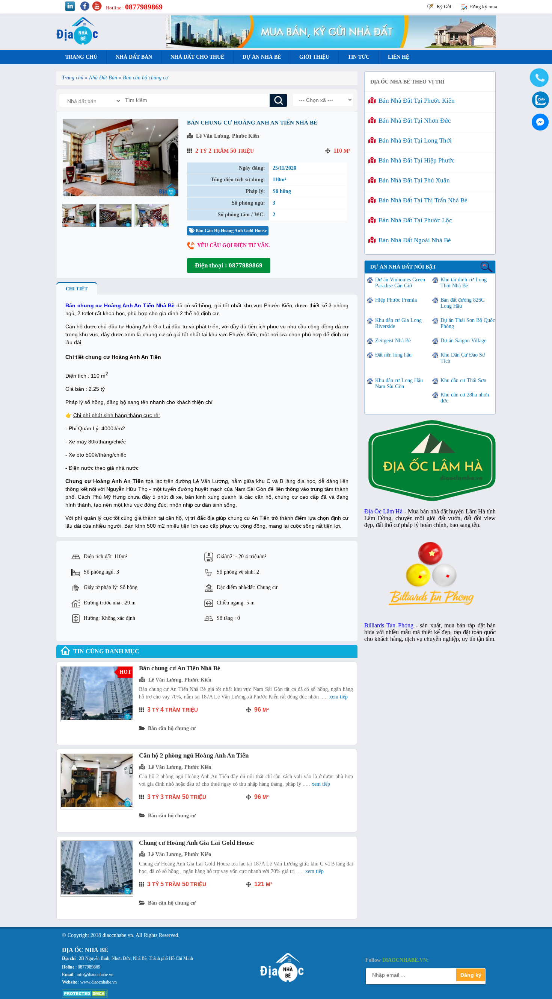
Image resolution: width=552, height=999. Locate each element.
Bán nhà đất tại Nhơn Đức (413, 120)
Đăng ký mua (483, 6)
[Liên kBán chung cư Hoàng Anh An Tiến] (120, 194)
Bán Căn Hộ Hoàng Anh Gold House (231, 230)
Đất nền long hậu (393, 355)
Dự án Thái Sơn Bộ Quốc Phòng (467, 323)
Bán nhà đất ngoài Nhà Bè (413, 240)
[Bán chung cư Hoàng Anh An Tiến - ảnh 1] (79, 215)
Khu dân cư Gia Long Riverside (398, 323)
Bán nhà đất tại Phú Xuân (413, 180)
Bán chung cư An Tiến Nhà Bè (179, 668)
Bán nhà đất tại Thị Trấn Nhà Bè (422, 200)
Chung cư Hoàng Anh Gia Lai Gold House (196, 842)
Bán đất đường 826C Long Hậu (462, 303)
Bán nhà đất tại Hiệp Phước (415, 160)
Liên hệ (398, 57)
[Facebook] (539, 120)
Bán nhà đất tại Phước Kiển (415, 100)
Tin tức (359, 57)
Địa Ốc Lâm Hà (383, 511)
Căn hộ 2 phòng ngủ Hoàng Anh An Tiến (194, 755)
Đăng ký (470, 975)
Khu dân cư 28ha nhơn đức (464, 398)
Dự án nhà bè (262, 57)
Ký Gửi (444, 6)
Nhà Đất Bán (134, 57)
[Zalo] (539, 99)
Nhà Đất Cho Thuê (197, 57)
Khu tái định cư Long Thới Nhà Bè (463, 282)
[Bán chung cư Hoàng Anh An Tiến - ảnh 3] (151, 215)
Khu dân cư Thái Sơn (463, 380)
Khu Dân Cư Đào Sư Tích (462, 358)
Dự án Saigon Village (463, 340)
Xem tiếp (338, 697)
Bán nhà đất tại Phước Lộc (414, 220)
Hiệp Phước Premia (396, 300)
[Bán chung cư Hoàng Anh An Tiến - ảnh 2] (115, 215)
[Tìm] (278, 100)
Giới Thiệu (314, 57)
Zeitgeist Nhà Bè (393, 340)
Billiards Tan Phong (388, 625)
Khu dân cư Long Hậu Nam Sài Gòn (399, 383)
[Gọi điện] (539, 77)
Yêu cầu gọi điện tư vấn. (233, 245)
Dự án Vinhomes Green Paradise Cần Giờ (400, 282)
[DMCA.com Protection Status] (85, 996)
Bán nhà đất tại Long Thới (414, 140)
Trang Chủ (81, 57)
